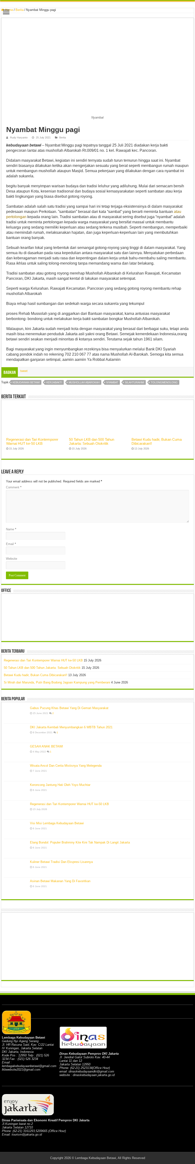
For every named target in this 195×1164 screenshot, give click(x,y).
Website (11, 558)
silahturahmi (134, 382)
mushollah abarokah (84, 382)
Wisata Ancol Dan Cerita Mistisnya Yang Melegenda (66, 765)
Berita (19, 10)
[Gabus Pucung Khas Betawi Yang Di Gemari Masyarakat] (16, 714)
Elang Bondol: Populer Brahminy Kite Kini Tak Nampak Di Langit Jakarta (80, 842)
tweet (24, 371)
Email (11, 544)
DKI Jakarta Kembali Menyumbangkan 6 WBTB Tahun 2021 (71, 727)
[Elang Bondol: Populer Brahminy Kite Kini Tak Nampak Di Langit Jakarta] (16, 848)
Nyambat (112, 382)
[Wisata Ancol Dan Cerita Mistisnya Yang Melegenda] (16, 772)
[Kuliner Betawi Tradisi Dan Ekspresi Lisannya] (16, 868)
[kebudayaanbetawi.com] (97, 1)
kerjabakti (54, 382)
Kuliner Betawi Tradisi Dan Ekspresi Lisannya (61, 862)
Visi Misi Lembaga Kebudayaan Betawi (57, 823)
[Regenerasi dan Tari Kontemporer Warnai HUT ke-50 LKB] (16, 810)
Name (11, 529)
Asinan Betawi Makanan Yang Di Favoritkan (60, 881)
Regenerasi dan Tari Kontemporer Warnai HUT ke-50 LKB (32, 441)
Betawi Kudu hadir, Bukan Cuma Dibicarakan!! (35, 675)
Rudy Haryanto (19, 137)
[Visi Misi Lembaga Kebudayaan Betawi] (16, 829)
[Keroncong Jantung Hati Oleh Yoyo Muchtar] (16, 791)
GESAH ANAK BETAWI (46, 746)
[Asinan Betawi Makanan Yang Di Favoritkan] (16, 887)
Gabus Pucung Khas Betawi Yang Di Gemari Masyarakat (69, 708)
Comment (13, 487)
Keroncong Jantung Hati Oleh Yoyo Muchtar (60, 785)
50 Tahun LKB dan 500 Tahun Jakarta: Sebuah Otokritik (91, 441)
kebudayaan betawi (26, 382)
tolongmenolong (164, 382)
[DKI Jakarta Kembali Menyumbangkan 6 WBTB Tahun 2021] (16, 733)
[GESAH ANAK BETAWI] (16, 752)
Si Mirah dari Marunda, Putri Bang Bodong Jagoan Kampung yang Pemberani (57, 682)
